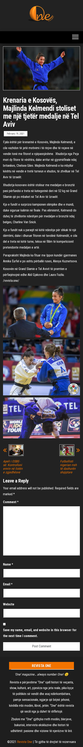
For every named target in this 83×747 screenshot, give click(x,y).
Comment (11, 502)
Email (7, 584)
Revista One (24, 742)
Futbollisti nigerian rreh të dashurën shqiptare (68, 467)
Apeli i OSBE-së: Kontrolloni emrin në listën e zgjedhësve (13, 467)
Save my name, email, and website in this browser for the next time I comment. (40, 633)
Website (8, 604)
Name (8, 564)
